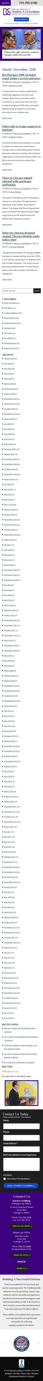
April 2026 (8, 378)
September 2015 (11, 942)
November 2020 (10, 650)
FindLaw (31, 1376)
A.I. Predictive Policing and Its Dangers (19, 1062)
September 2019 (11, 701)
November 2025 (10, 404)
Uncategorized (10, 343)
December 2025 (10, 399)
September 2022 (11, 580)
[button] (3, 1344)
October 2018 (9, 756)
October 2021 (9, 630)
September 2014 (11, 1003)
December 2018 (10, 746)
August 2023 (9, 539)
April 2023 (8, 560)
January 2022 (9, 615)
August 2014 (9, 1008)
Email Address (10, 1143)
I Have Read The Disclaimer (19, 1179)
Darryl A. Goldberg (22, 82)
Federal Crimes (15, 85)
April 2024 (8, 499)
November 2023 (10, 524)
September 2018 (11, 761)
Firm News (8, 333)
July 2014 (7, 1013)
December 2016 (10, 867)
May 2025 (8, 434)
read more (7, 118)
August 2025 (9, 419)
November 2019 (10, 691)
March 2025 (9, 444)
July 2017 (7, 832)
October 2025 (9, 409)
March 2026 (9, 384)
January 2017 (9, 862)
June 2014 (8, 1018)
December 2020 (10, 645)
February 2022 (10, 610)
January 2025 (9, 454)
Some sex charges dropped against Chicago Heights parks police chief (21, 236)
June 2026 (8, 368)
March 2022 (9, 605)
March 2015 (9, 973)
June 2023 (8, 550)
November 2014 (10, 993)
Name (6, 1120)
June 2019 (8, 716)
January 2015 (9, 983)
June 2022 (8, 590)
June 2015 (8, 957)
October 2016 (9, 877)
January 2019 (9, 741)
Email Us (21, 1261)
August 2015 (9, 947)
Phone (6, 1132)
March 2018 (9, 791)
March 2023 (9, 565)
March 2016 (9, 912)
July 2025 (7, 424)
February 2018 (10, 796)
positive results (15, 1325)
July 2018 (7, 771)
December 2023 (10, 519)
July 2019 (7, 711)
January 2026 (9, 394)
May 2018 (8, 781)
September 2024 (11, 474)
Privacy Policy (26, 1373)
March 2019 (9, 731)
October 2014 (9, 998)
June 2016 (8, 897)
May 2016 (8, 902)
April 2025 (8, 439)
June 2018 (8, 776)
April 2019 (8, 726)
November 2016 (10, 872)
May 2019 (8, 721)
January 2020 (9, 680)
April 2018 (8, 786)
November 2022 (10, 575)
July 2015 (7, 952)
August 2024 (9, 479)
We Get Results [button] (21, 19)
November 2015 (10, 932)
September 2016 (11, 882)
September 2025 (11, 414)
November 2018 (10, 751)
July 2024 (7, 484)
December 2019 (10, 686)
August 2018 (9, 766)
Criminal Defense (16, 246)
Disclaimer (7, 1175)
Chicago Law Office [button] (21, 1226)
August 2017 (9, 827)
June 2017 (8, 837)
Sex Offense (9, 338)
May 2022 (8, 595)
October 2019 (9, 696)
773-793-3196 (28, 3)
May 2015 (8, 962)
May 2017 (8, 842)
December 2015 (10, 927)
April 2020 (8, 665)
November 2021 (10, 625)
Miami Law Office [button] (21, 1255)
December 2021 (10, 620)
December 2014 (10, 988)
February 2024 (10, 509)
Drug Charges (15, 192)
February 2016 (10, 917)
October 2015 (9, 937)
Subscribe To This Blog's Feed (18, 1076)
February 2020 (10, 675)
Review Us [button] (21, 1268)
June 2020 (8, 655)
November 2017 (10, 811)
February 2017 (10, 857)
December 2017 (10, 806)
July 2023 (7, 545)
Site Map (16, 1373)
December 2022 (10, 570)
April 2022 (8, 600)
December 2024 (10, 459)
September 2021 (11, 635)
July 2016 (7, 892)
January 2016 (9, 922)
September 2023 (11, 534)
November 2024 (10, 464)
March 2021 (9, 640)
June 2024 (8, 489)
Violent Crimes (9, 348)
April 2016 (8, 907)
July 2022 (7, 585)
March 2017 (9, 852)
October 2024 (9, 469)
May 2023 (8, 555)
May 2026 (8, 373)
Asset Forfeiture (10, 303)
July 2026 (7, 363)
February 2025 (10, 449)
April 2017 (8, 847)
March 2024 (9, 504)
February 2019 (10, 736)
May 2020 (8, 660)
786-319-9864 (24, 1246)
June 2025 (8, 429)
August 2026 (9, 358)
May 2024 (8, 494)
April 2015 (8, 967)
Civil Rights (8, 308)
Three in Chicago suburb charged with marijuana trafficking (17, 181)
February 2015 (10, 978)
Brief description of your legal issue (19, 1155)
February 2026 (10, 389)
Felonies (7, 328)
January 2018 (9, 801)
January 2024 (9, 514)
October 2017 (9, 816)
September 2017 (11, 821)
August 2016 (9, 887)
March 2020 (9, 670)
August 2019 (9, 706)
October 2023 (9, 529)
